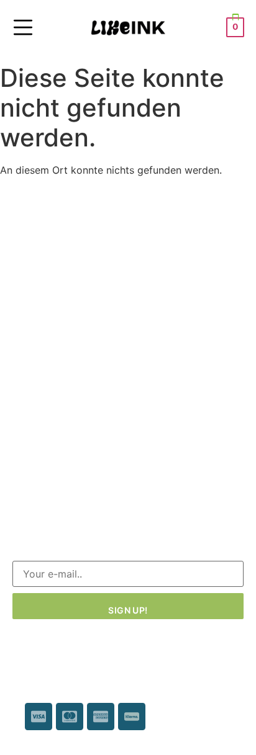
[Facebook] (21, 497)
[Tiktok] (76, 497)
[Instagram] (48, 497)
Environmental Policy (61, 430)
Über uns (33, 453)
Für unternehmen (51, 408)
